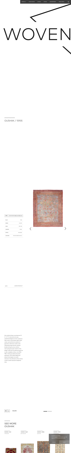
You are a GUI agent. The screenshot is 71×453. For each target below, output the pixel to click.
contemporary (53, 1)
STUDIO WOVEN (32, 1)
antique (39, 1)
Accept (64, 442)
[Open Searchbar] (68, 2)
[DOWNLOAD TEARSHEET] (8, 411)
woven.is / (24, 1)
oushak (20, 223)
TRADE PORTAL (61, 1)
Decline (54, 442)
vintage (45, 1)
